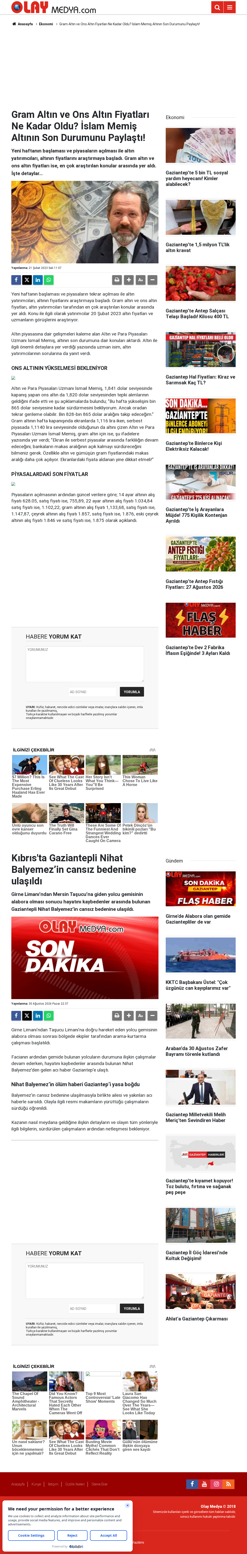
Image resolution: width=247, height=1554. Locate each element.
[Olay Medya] (53, 7)
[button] (129, 280)
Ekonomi (46, 24)
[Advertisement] (123, 67)
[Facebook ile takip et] (192, 1484)
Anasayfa (25, 24)
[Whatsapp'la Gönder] (49, 280)
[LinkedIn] (38, 280)
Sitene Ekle (99, 1484)
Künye (36, 1484)
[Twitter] (27, 280)
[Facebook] (16, 280)
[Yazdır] (117, 280)
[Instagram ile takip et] (216, 1484)
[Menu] (229, 7)
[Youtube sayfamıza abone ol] (204, 1484)
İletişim (53, 1484)
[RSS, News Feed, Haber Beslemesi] (228, 1484)
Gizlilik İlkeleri (75, 1484)
